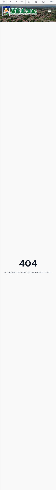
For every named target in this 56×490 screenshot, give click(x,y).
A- (11, 2)
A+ (22, 2)
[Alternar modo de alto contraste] (4, 2)
